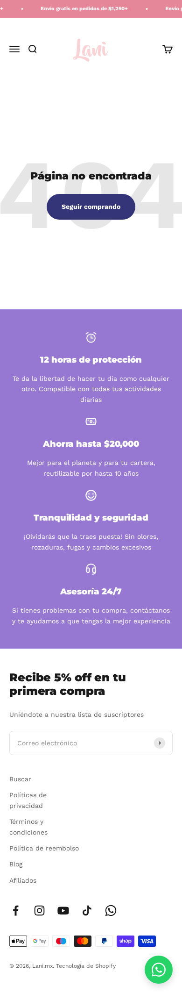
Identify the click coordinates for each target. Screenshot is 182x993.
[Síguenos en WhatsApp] (111, 910)
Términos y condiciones (28, 827)
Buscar (20, 779)
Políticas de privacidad (28, 800)
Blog (15, 864)
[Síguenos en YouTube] (63, 910)
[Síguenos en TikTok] (87, 910)
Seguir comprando (91, 206)
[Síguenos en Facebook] (15, 910)
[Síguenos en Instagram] (39, 910)
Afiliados (22, 880)
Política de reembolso (44, 848)
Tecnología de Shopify (86, 966)
